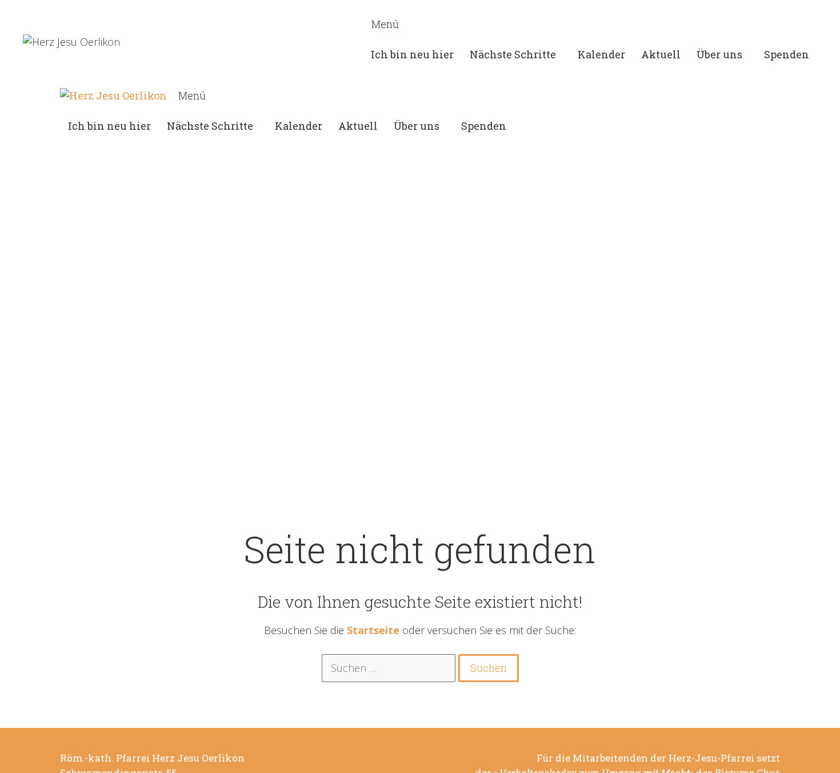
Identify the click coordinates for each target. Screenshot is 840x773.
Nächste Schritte (513, 54)
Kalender (601, 54)
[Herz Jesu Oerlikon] (113, 95)
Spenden (786, 54)
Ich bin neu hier (412, 54)
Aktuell (661, 54)
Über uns (719, 54)
